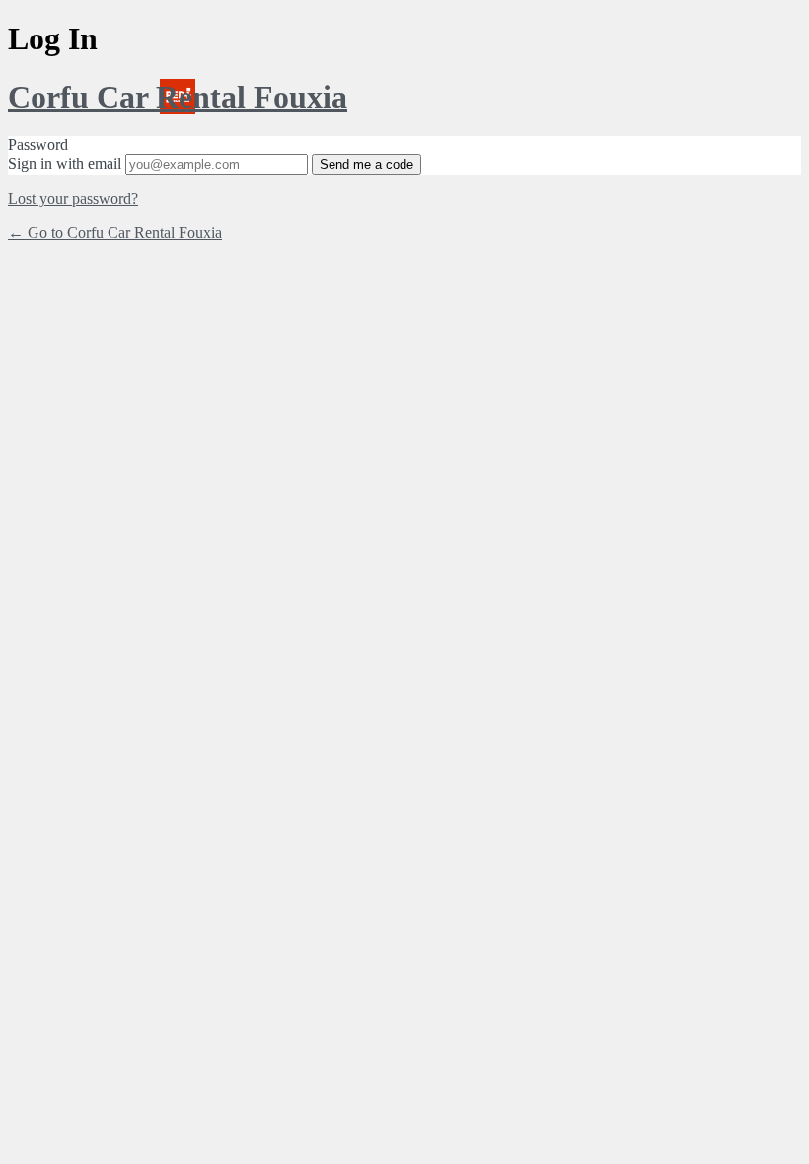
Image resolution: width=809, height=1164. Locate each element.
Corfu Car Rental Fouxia (177, 96)
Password (38, 144)
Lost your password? (73, 198)
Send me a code (366, 164)
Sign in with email (64, 163)
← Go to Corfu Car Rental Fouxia (115, 232)
